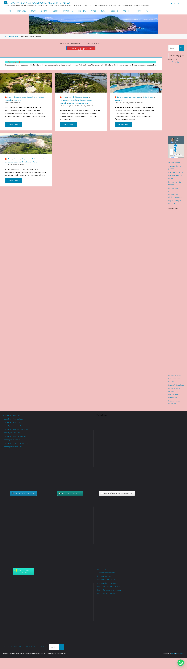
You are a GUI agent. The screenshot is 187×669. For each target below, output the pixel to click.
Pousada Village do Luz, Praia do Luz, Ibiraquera (76, 106)
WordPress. (180, 653)
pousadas (9, 100)
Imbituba (41, 97)
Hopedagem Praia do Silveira (13, 440)
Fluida (173, 653)
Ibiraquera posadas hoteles (106, 580)
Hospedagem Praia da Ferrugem (14, 436)
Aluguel (64, 97)
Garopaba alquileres (175, 172)
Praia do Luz (18, 100)
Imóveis (35, 159)
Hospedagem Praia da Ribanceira (14, 426)
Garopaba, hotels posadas (106, 573)
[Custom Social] (181, 3)
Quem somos (31, 646)
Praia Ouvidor (27, 162)
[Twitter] (175, 3)
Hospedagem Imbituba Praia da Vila (15, 429)
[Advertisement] (177, 101)
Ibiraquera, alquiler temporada (107, 583)
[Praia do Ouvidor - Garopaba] (26, 146)
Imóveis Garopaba (174, 375)
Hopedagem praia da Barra (12, 447)
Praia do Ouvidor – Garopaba (15, 165)
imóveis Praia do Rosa (176, 385)
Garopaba (17, 159)
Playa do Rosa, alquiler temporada (109, 590)
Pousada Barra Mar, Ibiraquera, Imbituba (129, 103)
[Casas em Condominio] (26, 82)
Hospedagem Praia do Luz (12, 422)
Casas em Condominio (13, 103)
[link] (147, 10)
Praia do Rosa (83, 103)
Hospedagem (13, 36)
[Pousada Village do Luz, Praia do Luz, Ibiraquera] (81, 82)
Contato (42, 646)
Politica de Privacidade (12, 646)
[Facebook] (171, 3)
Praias (35, 162)
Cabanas (86, 97)
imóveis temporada (85, 100)
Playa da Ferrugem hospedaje (107, 593)
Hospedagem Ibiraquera (11, 415)
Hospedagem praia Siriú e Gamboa (15, 443)
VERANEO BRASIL (174, 162)
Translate (175, 62)
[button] (180, 662)
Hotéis (145, 97)
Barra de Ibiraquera (14, 97)
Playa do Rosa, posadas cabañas (108, 587)
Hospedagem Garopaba (11, 433)
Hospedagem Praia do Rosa (13, 419)
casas (24, 97)
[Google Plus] (178, 3)
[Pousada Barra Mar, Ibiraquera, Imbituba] (136, 82)
